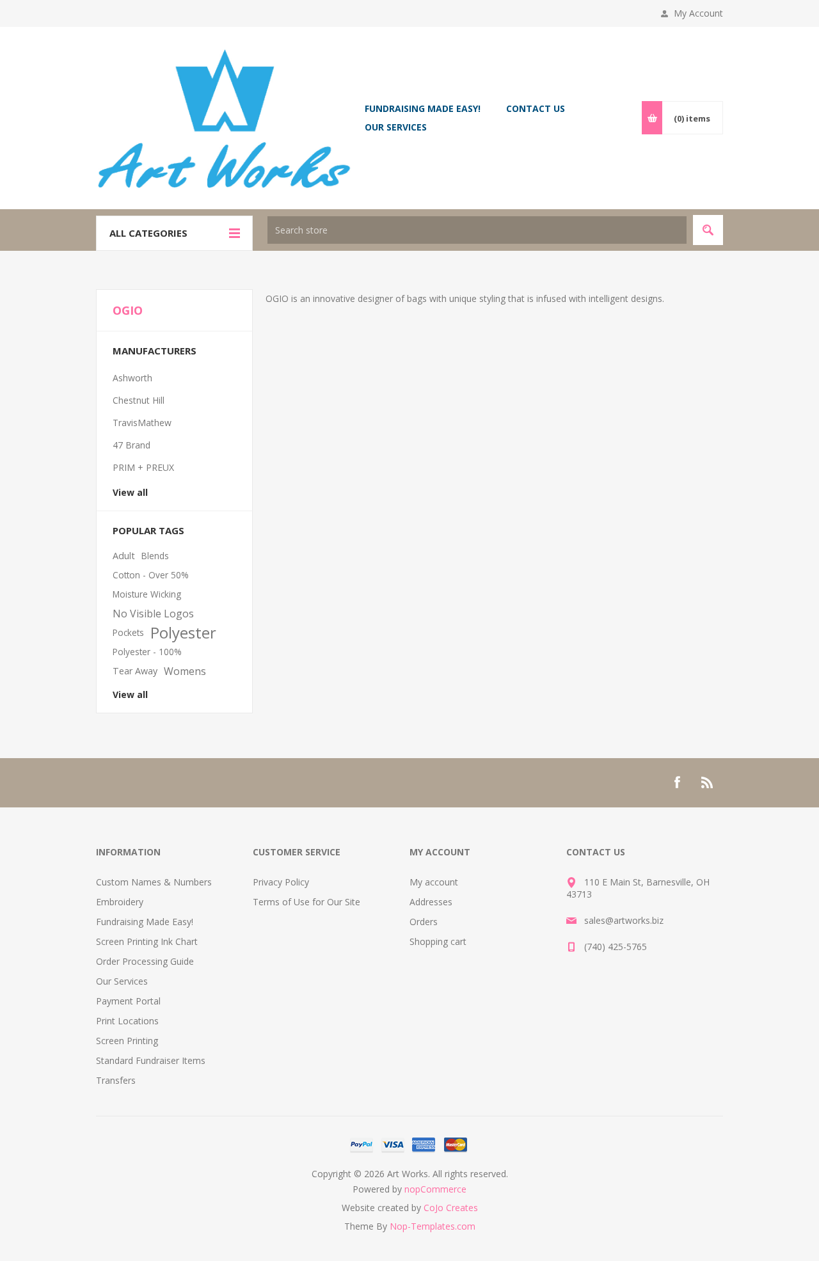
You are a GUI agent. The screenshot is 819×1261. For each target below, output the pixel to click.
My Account (698, 13)
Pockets (128, 632)
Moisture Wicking (147, 594)
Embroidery (119, 902)
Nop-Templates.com (432, 1226)
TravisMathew (142, 422)
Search (708, 230)
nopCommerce (435, 1189)
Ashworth (132, 378)
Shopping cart (438, 941)
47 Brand (131, 445)
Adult (124, 556)
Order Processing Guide (145, 961)
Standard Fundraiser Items (150, 1060)
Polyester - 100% (147, 652)
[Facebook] (677, 782)
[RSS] (707, 782)
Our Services (122, 981)
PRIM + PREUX (143, 467)
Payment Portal (128, 1001)
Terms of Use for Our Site (306, 902)
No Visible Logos (153, 614)
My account (434, 882)
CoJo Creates (451, 1208)
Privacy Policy (281, 882)
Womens (185, 671)
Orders (424, 922)
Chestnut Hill (138, 400)
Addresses (431, 902)
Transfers (116, 1080)
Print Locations (127, 1021)
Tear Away (135, 671)
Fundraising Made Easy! (144, 922)
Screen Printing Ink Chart (147, 941)
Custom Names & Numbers (154, 882)
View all (130, 492)
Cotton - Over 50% (151, 575)
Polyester (183, 632)
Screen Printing (127, 1041)
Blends (155, 556)
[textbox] (477, 230)
